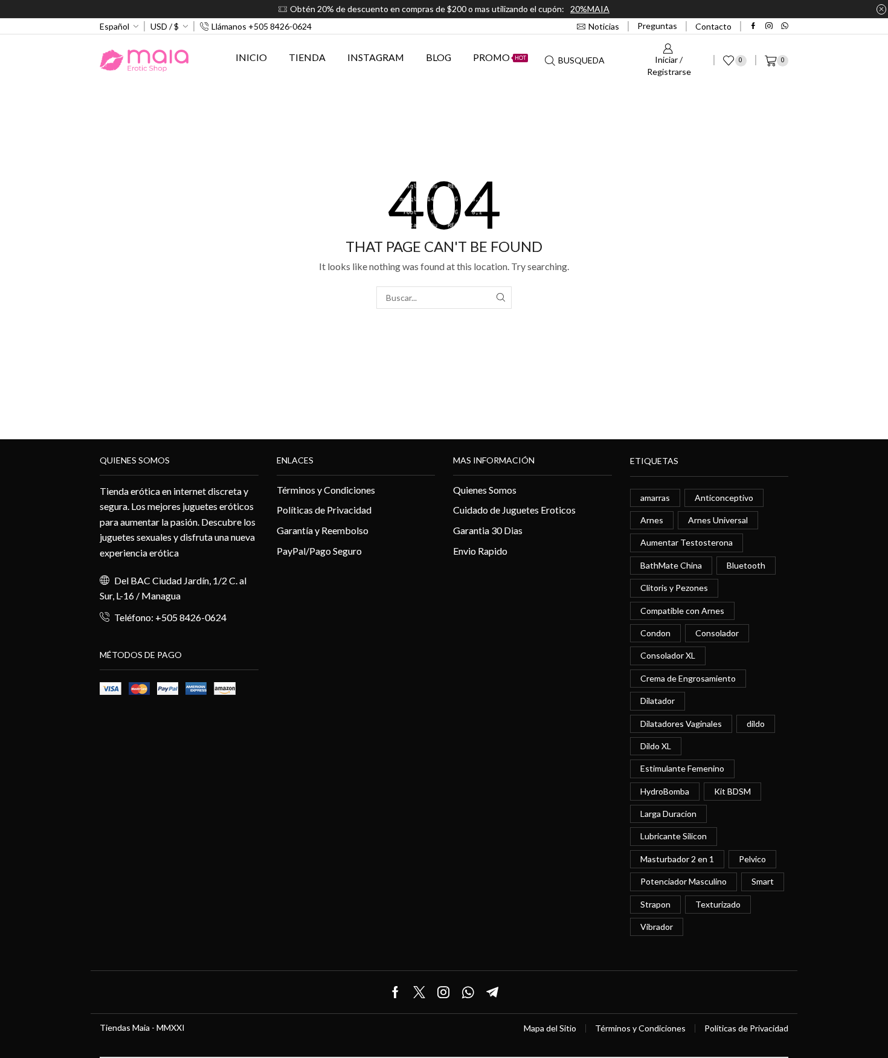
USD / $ (164, 26)
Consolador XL (667, 655)
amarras (655, 497)
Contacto (713, 26)
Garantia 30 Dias (488, 530)
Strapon (655, 904)
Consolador (717, 633)
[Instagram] (769, 26)
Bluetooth (746, 565)
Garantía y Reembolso (322, 530)
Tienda (307, 57)
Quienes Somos (484, 489)
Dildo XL (655, 746)
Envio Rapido (480, 550)
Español (114, 26)
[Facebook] (753, 26)
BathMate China (671, 565)
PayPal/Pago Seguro (319, 550)
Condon (655, 633)
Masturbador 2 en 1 (677, 859)
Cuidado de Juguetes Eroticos (514, 509)
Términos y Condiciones (326, 489)
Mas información (494, 460)
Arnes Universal (718, 520)
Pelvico (752, 859)
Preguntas (657, 26)
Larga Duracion (668, 813)
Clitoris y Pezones (674, 587)
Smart (762, 881)
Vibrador (656, 926)
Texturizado (718, 904)
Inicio (251, 57)
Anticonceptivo (724, 497)
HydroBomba (664, 791)
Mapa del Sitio (550, 1028)
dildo (756, 723)
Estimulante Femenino (682, 768)
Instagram (375, 57)
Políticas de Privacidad (324, 509)
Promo (499, 57)
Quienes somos (135, 460)
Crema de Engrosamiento (688, 678)
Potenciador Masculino (683, 881)
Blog (438, 57)
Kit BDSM (732, 791)
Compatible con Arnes (682, 610)
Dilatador (657, 700)
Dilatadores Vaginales (681, 723)
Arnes (651, 520)
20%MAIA (590, 9)
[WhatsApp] (784, 26)
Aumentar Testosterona (686, 542)
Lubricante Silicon (673, 836)
